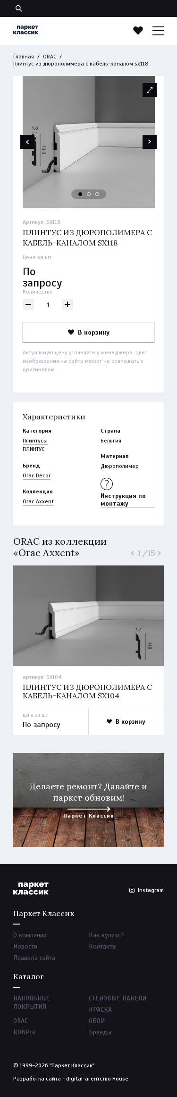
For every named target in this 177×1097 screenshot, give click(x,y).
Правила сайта (34, 958)
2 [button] (89, 194)
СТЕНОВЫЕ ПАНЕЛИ (117, 998)
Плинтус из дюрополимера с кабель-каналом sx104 (87, 691)
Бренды (100, 1032)
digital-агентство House (97, 1078)
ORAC (49, 56)
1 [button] (81, 194)
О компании (30, 935)
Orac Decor (37, 475)
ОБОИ (97, 1021)
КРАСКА (100, 1010)
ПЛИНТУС (33, 449)
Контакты (103, 946)
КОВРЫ (24, 1032)
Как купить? (106, 935)
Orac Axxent (38, 501)
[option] (88, 142)
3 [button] (98, 194)
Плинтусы (35, 440)
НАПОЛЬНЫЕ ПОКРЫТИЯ (32, 1002)
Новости (25, 946)
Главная (23, 56)
